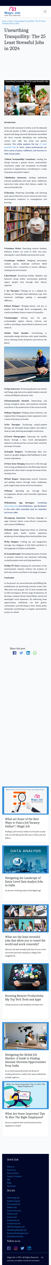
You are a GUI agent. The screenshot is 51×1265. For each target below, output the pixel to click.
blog (10, 21)
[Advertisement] (25, 66)
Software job (12, 1214)
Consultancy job (13, 1223)
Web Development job (16, 1227)
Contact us (11, 1170)
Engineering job (13, 1201)
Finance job (12, 1217)
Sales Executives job (15, 1236)
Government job (13, 1204)
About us (10, 1167)
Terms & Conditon (14, 1176)
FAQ (8, 1179)
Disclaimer (11, 1186)
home (4, 21)
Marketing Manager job (16, 1230)
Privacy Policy (13, 1173)
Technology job (13, 1198)
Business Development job (17, 1233)
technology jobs (11, 506)
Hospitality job (13, 1220)
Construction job (14, 1210)
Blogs (9, 1183)
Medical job (12, 1207)
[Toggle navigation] (45, 11)
